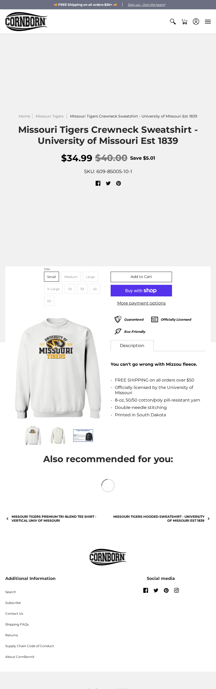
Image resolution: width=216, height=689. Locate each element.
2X (70, 289)
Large (90, 277)
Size (47, 269)
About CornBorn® (20, 657)
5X (49, 301)
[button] (173, 21)
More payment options (141, 303)
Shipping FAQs (17, 624)
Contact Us (14, 613)
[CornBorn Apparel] (26, 21)
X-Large (53, 289)
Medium (70, 277)
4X (95, 289)
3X (82, 289)
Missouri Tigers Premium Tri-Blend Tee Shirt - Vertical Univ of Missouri (54, 518)
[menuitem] (173, 21)
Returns (11, 635)
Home (24, 116)
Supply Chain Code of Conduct (29, 646)
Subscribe (13, 603)
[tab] (132, 345)
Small (51, 277)
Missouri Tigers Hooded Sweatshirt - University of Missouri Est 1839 (158, 518)
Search (10, 592)
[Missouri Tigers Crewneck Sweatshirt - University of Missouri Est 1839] (58, 368)
